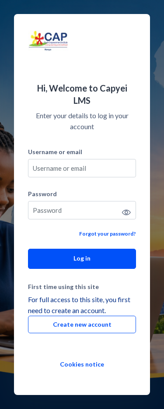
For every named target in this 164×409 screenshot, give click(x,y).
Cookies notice (82, 364)
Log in (82, 258)
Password (42, 193)
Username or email (55, 151)
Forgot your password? (107, 233)
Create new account (82, 324)
